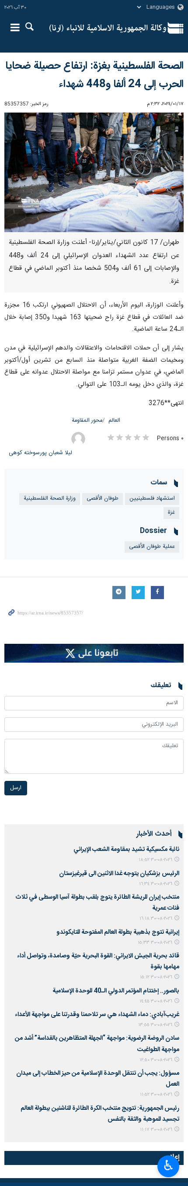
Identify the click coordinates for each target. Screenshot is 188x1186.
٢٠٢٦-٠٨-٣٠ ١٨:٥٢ (155, 860)
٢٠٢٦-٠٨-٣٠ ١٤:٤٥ (155, 1001)
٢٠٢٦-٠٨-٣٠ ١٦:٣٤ (155, 884)
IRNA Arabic (107, 28)
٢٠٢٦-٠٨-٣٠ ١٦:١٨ (155, 918)
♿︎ (168, 1165)
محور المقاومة (87, 420)
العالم (114, 420)
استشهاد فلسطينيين (152, 498)
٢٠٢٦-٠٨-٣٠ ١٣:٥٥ (155, 1025)
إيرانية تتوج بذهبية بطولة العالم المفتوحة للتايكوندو (117, 932)
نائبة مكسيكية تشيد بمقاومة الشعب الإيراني (126, 849)
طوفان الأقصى (102, 498)
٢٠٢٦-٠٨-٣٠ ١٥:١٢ (156, 977)
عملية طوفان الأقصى (152, 546)
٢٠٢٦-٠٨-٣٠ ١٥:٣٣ (155, 943)
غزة (171, 512)
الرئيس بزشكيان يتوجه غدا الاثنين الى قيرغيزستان (119, 873)
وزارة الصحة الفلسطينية (50, 498)
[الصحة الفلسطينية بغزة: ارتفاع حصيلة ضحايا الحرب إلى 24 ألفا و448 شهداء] (94, 172)
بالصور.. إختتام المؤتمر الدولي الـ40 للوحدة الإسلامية (115, 991)
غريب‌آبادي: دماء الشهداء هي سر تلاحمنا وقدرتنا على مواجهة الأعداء (97, 1015)
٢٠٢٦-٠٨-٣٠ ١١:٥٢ (156, 1095)
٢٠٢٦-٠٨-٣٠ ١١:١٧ (156, 1130)
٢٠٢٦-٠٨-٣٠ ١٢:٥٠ (155, 1060)
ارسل (15, 788)
